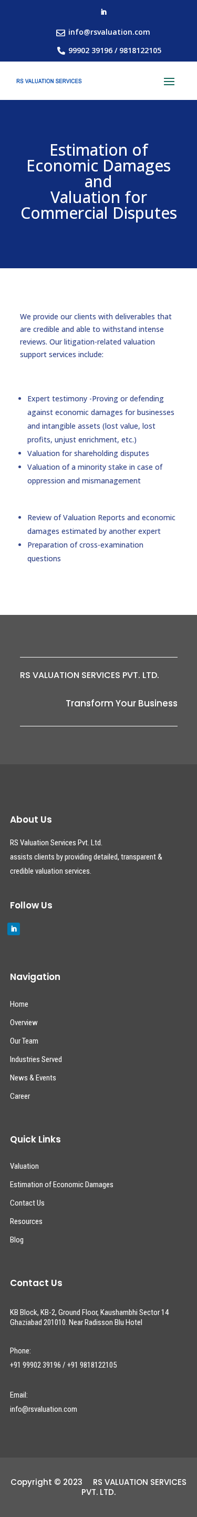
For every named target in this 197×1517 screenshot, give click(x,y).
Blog (17, 1240)
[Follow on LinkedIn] (103, 12)
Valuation (24, 1166)
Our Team (24, 1041)
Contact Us (27, 1203)
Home (19, 1004)
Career (20, 1096)
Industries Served (36, 1059)
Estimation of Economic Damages (61, 1184)
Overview (24, 1022)
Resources (26, 1221)
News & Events (33, 1078)
